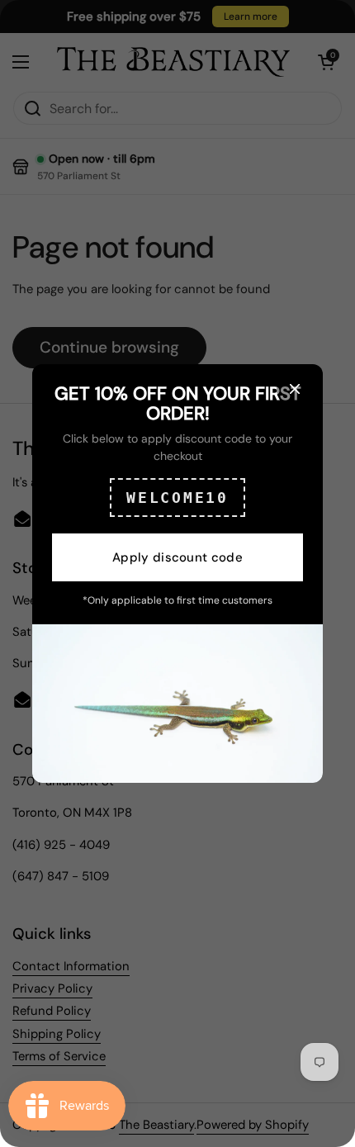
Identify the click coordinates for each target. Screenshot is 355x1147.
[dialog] (177, 573)
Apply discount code (177, 557)
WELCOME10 (177, 497)
